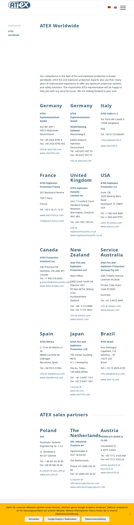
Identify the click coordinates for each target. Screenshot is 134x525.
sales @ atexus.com (111, 222)
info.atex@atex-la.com (113, 373)
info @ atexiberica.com (52, 373)
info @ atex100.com (50, 149)
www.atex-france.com (52, 215)
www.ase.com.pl (49, 474)
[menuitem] (121, 7)
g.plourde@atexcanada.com (55, 282)
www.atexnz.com (79, 319)
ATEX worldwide (13, 33)
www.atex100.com (50, 153)
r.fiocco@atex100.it (111, 140)
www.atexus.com (110, 226)
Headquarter (14, 25)
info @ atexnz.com (80, 315)
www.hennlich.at (110, 472)
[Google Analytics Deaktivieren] (130, 514)
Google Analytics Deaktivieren (62, 519)
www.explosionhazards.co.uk (86, 235)
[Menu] (121, 7)
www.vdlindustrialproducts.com (87, 487)
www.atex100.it (109, 145)
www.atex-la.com (110, 379)
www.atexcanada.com (52, 285)
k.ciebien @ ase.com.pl (52, 470)
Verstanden (33, 519)
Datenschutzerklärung (95, 519)
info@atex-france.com (52, 220)
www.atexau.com (110, 309)
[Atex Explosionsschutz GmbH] (19, 7)
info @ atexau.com (111, 306)
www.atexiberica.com (51, 377)
